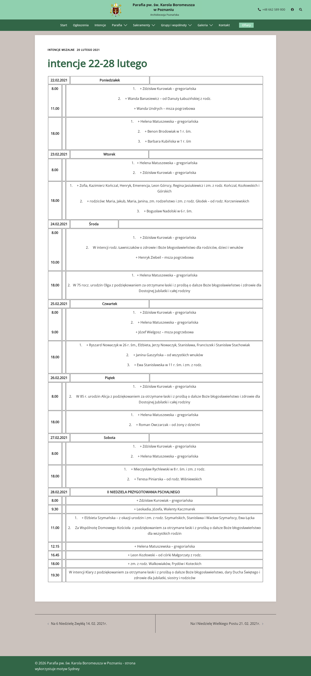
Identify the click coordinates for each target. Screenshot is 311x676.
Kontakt (224, 25)
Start (63, 25)
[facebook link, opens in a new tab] (292, 9)
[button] (301, 9)
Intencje (100, 25)
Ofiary (246, 25)
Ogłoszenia (81, 25)
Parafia (117, 25)
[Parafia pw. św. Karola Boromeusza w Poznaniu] (155, 9)
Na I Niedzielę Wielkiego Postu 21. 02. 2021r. (225, 623)
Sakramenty (141, 25)
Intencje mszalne (61, 50)
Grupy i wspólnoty (174, 25)
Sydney (74, 668)
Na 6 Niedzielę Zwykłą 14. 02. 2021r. (79, 623)
